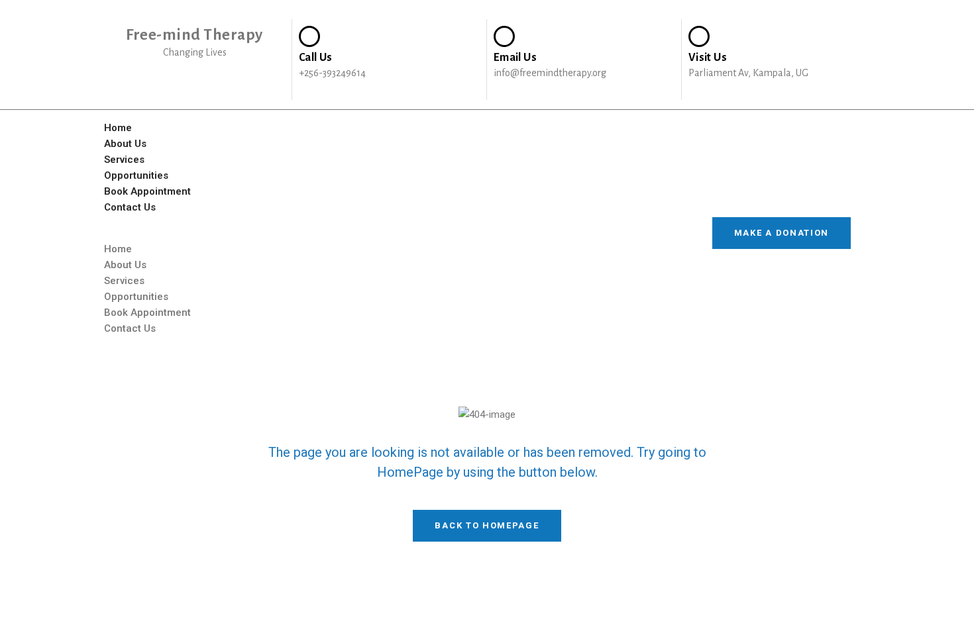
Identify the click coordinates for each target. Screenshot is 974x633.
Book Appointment (147, 191)
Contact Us (130, 207)
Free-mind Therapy (194, 34)
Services (124, 160)
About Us (125, 144)
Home (118, 128)
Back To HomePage (487, 525)
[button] (392, 233)
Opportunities (136, 175)
